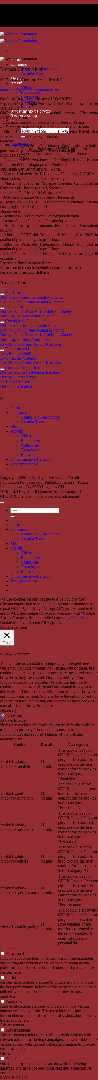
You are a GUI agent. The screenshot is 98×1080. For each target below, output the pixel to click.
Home (15, 407)
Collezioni (29, 445)
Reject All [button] (55, 622)
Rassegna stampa (24, 464)
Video (26, 436)
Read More (80, 618)
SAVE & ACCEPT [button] (16, 1077)
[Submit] (12, 516)
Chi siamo (18, 64)
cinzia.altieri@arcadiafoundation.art (29, 90)
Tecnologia (30, 450)
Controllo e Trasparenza (40, 417)
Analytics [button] (8, 996)
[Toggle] (2, 294)
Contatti (17, 468)
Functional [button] (9, 948)
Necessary (14, 715)
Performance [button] (10, 972)
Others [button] (5, 1053)
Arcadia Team (32, 73)
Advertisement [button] (12, 1025)
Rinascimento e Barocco (30, 459)
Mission (17, 426)
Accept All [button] (37, 622)
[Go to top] (2, 502)
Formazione (31, 106)
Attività (16, 83)
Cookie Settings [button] (13, 622)
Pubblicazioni (32, 440)
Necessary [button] (8, 710)
